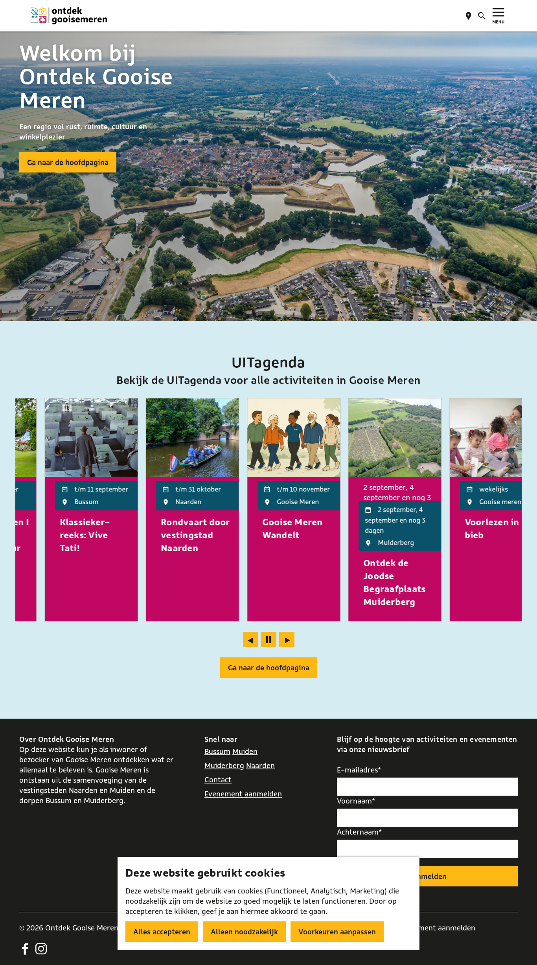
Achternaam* (359, 832)
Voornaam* (356, 801)
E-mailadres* (359, 770)
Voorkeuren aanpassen (337, 931)
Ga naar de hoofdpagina (68, 162)
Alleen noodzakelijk (244, 931)
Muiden (244, 751)
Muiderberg (224, 765)
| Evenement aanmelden (434, 928)
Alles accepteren (161, 931)
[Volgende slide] (286, 639)
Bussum (217, 751)
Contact (218, 779)
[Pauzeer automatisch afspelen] (268, 639)
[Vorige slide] (250, 639)
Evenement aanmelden (243, 794)
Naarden (260, 765)
